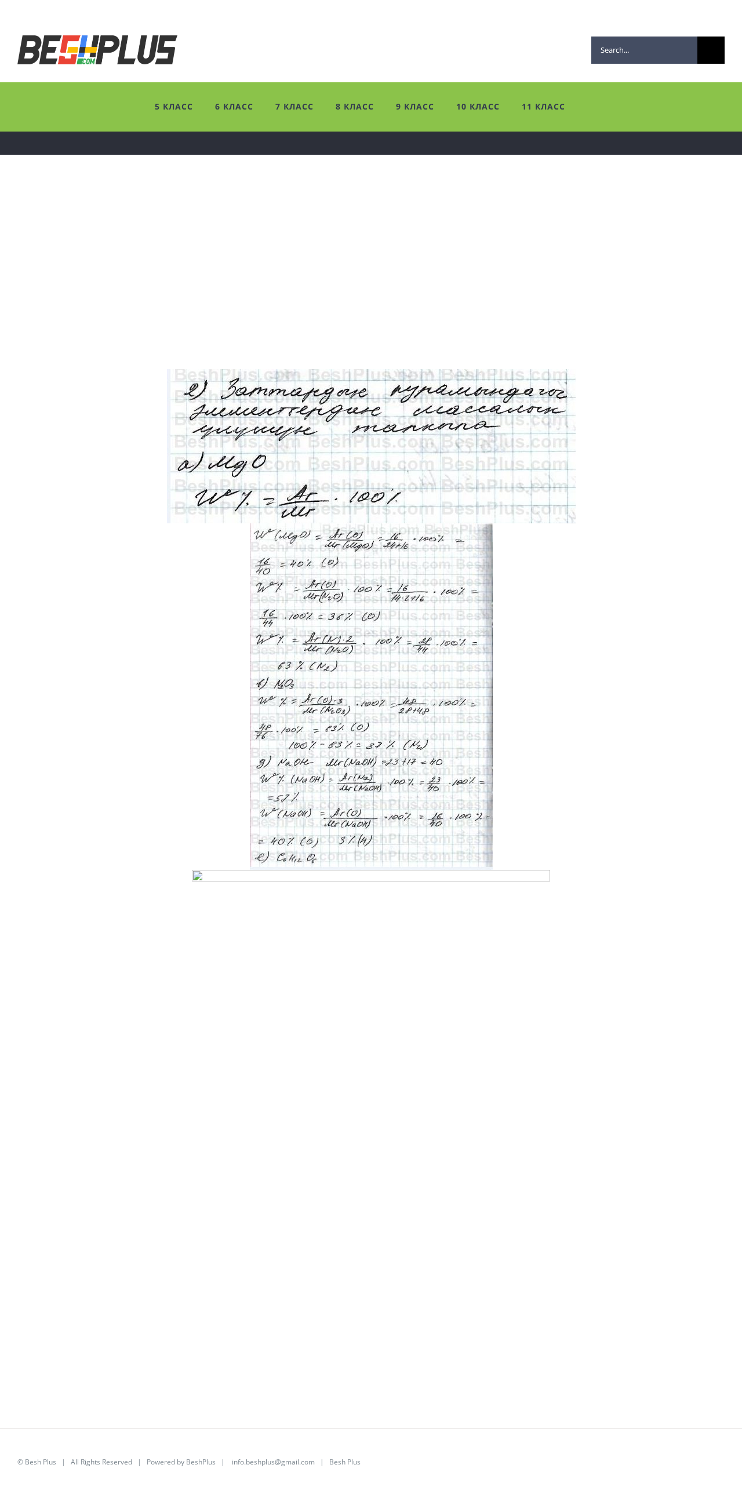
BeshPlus (201, 1462)
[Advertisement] (365, 288)
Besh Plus (40, 1462)
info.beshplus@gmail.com (273, 1462)
